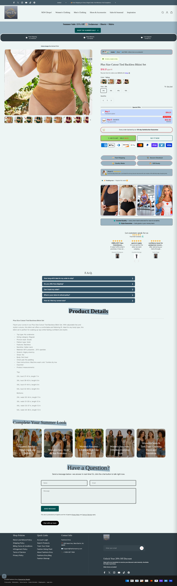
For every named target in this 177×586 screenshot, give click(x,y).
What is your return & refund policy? (57, 295)
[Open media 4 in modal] (48, 82)
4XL (118, 90)
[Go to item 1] (18, 120)
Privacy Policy (75, 514)
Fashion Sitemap (43, 558)
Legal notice (49, 582)
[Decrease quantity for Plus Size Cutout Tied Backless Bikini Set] (103, 100)
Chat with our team (49, 523)
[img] (136, 235)
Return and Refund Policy (22, 540)
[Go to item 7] (68, 120)
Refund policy (15, 582)
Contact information (32, 582)
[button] (135, 261)
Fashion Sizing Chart (44, 549)
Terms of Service (87, 514)
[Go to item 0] (8, 120)
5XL (126, 90)
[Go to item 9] (87, 120)
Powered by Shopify (24, 579)
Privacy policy (7, 582)
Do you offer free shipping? (53, 284)
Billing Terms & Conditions (22, 546)
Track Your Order (43, 546)
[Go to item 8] (77, 120)
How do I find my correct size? (55, 300)
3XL (111, 90)
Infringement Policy (20, 549)
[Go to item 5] (48, 120)
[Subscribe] (142, 548)
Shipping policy (42, 582)
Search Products (43, 543)
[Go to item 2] (28, 120)
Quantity (103, 96)
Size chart (170, 86)
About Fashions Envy (45, 552)
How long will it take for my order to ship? (59, 278)
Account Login (42, 540)
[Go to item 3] (38, 120)
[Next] (87, 86)
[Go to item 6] (58, 120)
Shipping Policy (18, 543)
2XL (103, 90)
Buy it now (155, 138)
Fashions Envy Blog (44, 555)
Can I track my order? (51, 289)
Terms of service (23, 582)
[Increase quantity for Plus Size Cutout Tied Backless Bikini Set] (111, 100)
